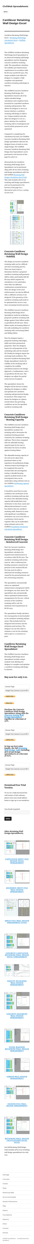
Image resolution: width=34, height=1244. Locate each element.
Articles (5, 1233)
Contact (6, 1228)
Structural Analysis (9, 1197)
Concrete (6, 1179)
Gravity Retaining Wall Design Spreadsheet (17, 983)
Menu (6, 11)
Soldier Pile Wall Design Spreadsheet (17, 1105)
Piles (4, 1206)
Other (5, 1224)
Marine (5, 1210)
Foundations (7, 1215)
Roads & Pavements (10, 1201)
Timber (5, 1184)
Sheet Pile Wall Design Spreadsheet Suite (17, 922)
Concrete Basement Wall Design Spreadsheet (17, 1016)
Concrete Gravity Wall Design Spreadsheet (14, 716)
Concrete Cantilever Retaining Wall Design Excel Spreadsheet (17, 955)
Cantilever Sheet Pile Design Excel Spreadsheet (17, 861)
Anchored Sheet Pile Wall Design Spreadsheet (17, 890)
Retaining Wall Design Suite (15, 749)
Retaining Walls (8, 1192)
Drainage (6, 1175)
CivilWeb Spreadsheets (15, 6)
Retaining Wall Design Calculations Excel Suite (17, 1140)
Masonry (6, 1219)
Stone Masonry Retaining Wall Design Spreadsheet (17, 1049)
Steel (4, 1188)
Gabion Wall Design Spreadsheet (17, 1077)
